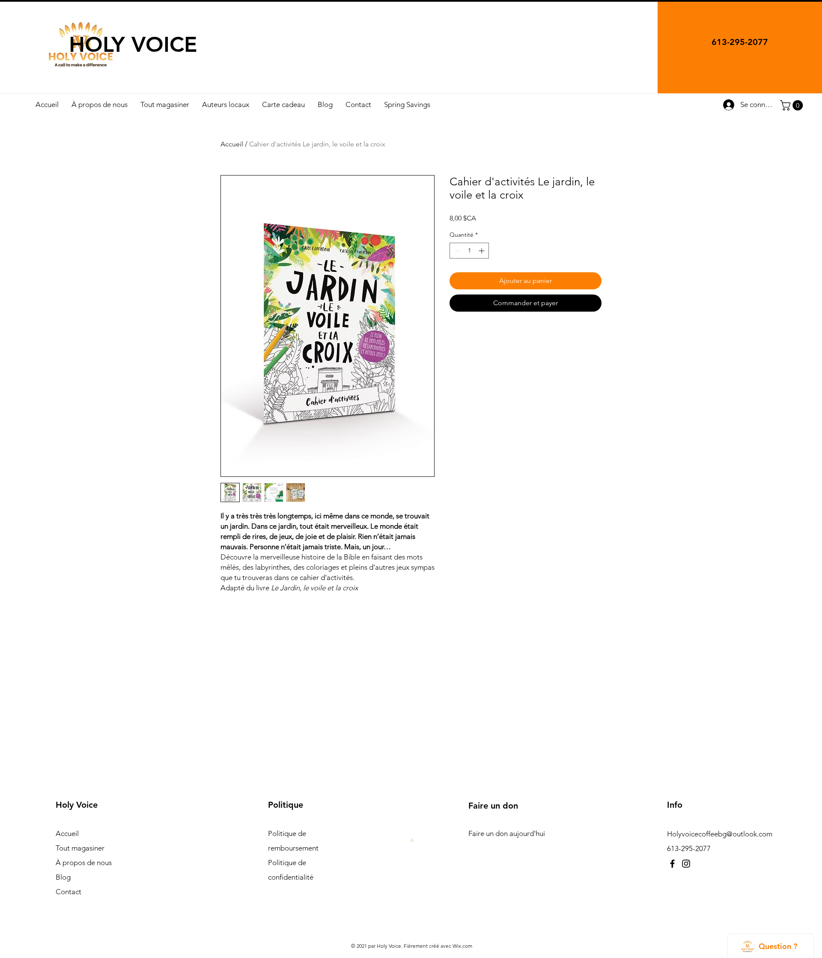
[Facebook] (672, 863)
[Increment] (482, 250)
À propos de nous (84, 862)
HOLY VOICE (133, 44)
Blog (63, 877)
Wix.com (462, 946)
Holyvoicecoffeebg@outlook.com (719, 834)
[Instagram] (686, 863)
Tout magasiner (80, 848)
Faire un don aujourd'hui (506, 833)
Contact (68, 891)
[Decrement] (456, 250)
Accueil (231, 144)
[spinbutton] (469, 250)
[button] (792, 105)
